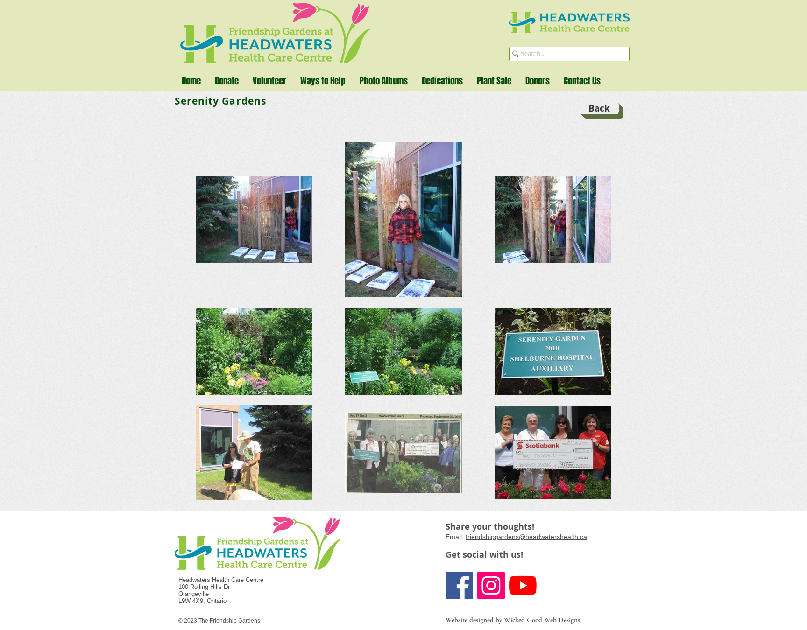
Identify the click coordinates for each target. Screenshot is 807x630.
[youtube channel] (523, 585)
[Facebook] (459, 585)
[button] (323, 80)
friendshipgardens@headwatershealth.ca (526, 536)
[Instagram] (491, 585)
